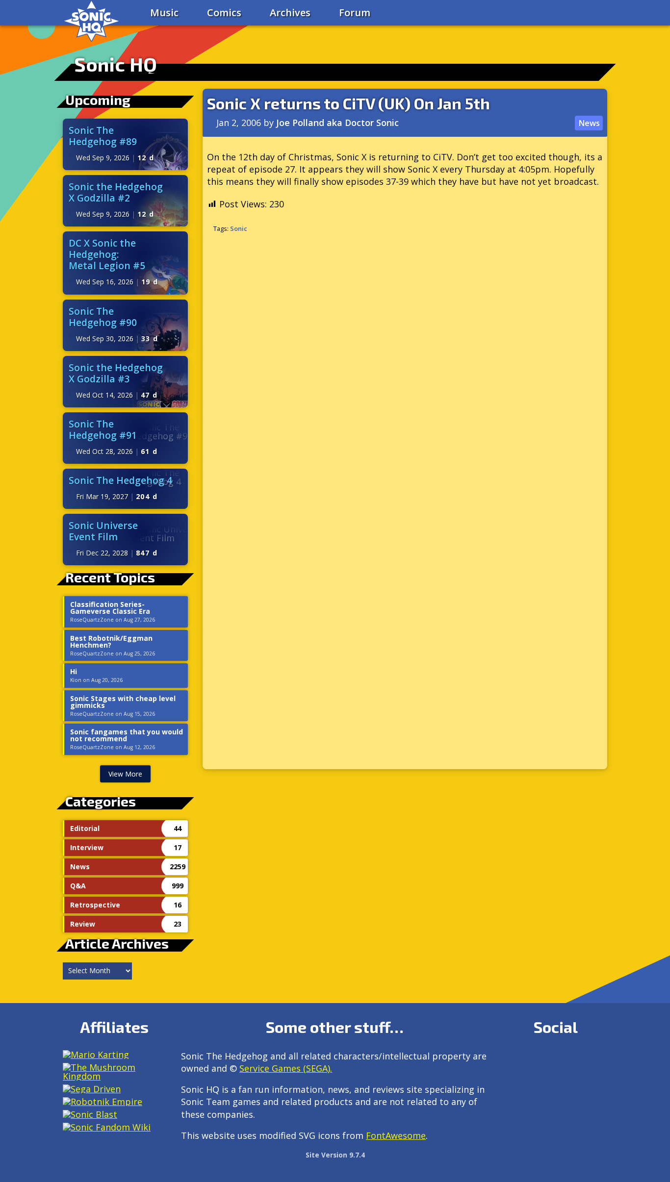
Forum (354, 12)
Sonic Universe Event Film (103, 531)
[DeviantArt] (597, 1060)
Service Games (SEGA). (285, 1068)
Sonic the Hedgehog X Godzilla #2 (116, 192)
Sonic (238, 228)
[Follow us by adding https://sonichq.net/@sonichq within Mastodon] (513, 1060)
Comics (224, 12)
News (589, 123)
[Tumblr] (576, 1060)
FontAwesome (396, 1135)
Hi (73, 671)
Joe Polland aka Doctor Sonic (337, 122)
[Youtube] (513, 1084)
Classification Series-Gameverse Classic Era (110, 608)
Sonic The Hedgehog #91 (103, 429)
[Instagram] (534, 1060)
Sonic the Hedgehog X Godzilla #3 (116, 373)
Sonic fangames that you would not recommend (126, 735)
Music (164, 12)
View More (125, 774)
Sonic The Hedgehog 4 (120, 480)
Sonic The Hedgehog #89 (103, 136)
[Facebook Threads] (534, 1084)
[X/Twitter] (555, 1060)
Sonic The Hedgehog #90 (103, 316)
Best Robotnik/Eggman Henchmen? (111, 642)
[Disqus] (404, 371)
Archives (290, 12)
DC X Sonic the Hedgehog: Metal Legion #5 (107, 254)
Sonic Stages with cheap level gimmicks (123, 702)
